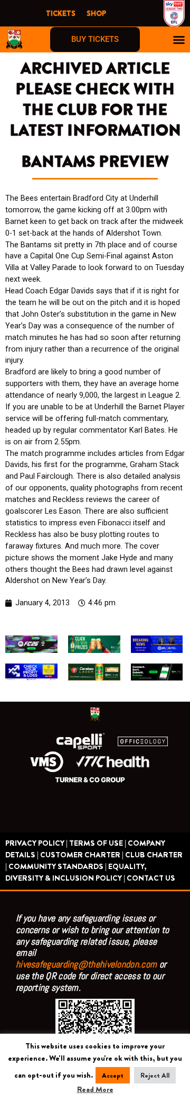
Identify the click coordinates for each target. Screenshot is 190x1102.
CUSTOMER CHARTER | (82, 855)
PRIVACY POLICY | (36, 843)
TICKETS (60, 13)
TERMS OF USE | (97, 843)
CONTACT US (151, 878)
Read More (95, 1089)
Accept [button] (113, 1075)
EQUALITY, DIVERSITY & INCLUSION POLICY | (76, 872)
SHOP (96, 13)
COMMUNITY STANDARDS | (57, 866)
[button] (178, 39)
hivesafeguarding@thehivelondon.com (86, 964)
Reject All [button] (154, 1075)
